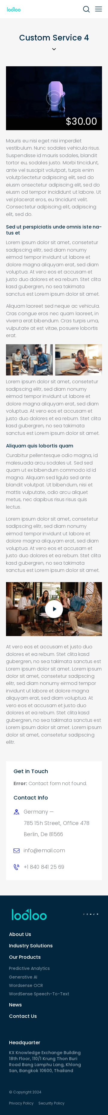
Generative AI (23, 977)
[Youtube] (90, 914)
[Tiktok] (93, 914)
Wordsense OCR (26, 985)
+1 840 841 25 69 (44, 867)
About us (20, 934)
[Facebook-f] (83, 914)
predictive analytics (29, 968)
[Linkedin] (97, 914)
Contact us (23, 1016)
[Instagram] (87, 914)
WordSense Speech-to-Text (39, 994)
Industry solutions (31, 945)
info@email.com (44, 850)
